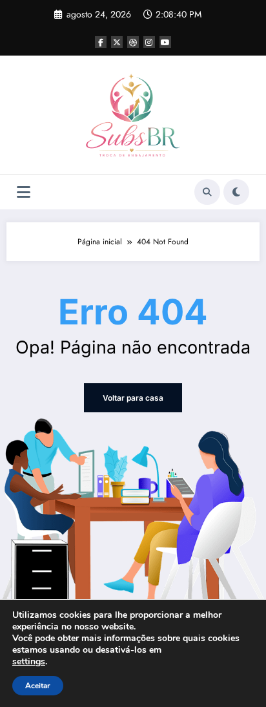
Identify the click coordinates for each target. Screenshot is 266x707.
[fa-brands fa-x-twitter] (117, 42)
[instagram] (149, 42)
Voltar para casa (133, 398)
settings (28, 662)
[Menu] (23, 192)
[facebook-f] (101, 42)
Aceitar (37, 686)
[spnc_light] (236, 192)
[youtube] (165, 42)
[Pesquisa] (207, 192)
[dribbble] (133, 42)
